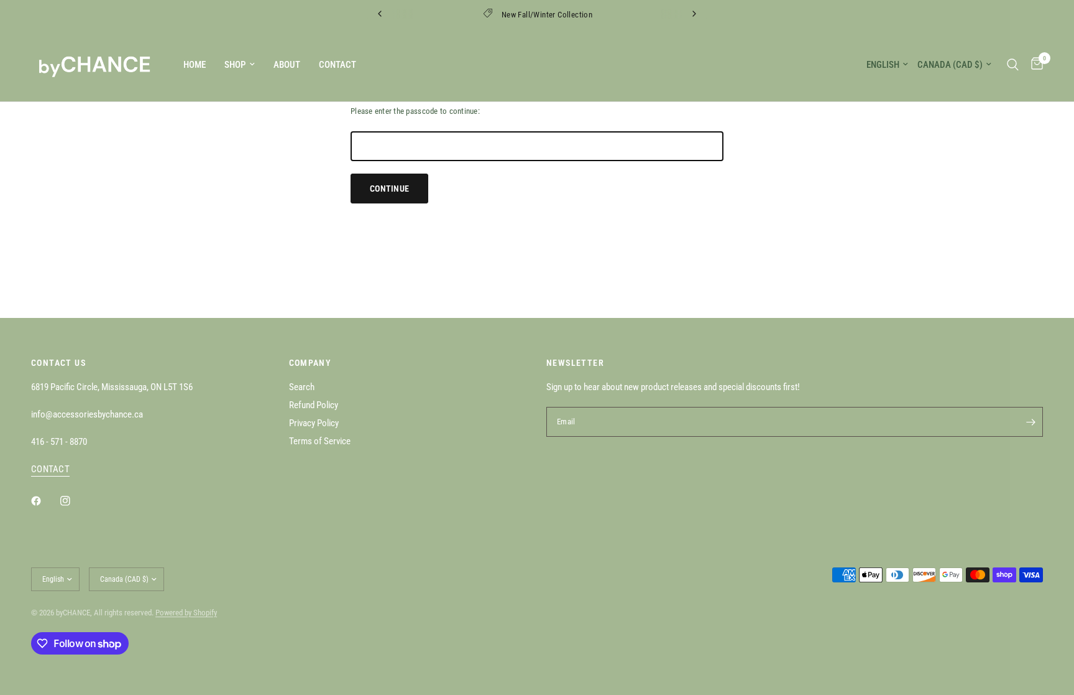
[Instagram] (74, 501)
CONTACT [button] (50, 469)
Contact (337, 64)
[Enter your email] (1030, 422)
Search (301, 387)
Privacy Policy (314, 423)
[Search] (1013, 64)
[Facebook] (44, 501)
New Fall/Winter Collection (547, 14)
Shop (235, 64)
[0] (1034, 64)
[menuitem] (194, 64)
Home (194, 64)
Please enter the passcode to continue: (415, 111)
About (286, 64)
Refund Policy (313, 405)
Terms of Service (320, 441)
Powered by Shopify (186, 612)
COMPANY (310, 362)
